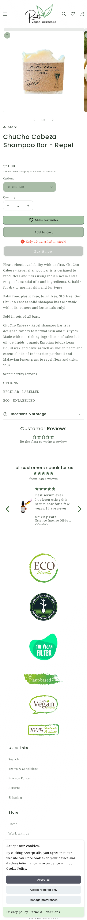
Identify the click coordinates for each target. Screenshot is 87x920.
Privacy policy (17, 912)
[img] (43, 473)
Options (8, 178)
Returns (14, 788)
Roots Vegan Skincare (47, 918)
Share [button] (12, 127)
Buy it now (43, 251)
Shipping (24, 171)
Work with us (18, 833)
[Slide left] (34, 119)
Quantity (9, 197)
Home (12, 824)
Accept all (43, 879)
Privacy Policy (19, 778)
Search (13, 759)
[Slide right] (52, 119)
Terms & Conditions (45, 912)
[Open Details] (73, 14)
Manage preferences (43, 899)
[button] (5, 14)
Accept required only (43, 889)
